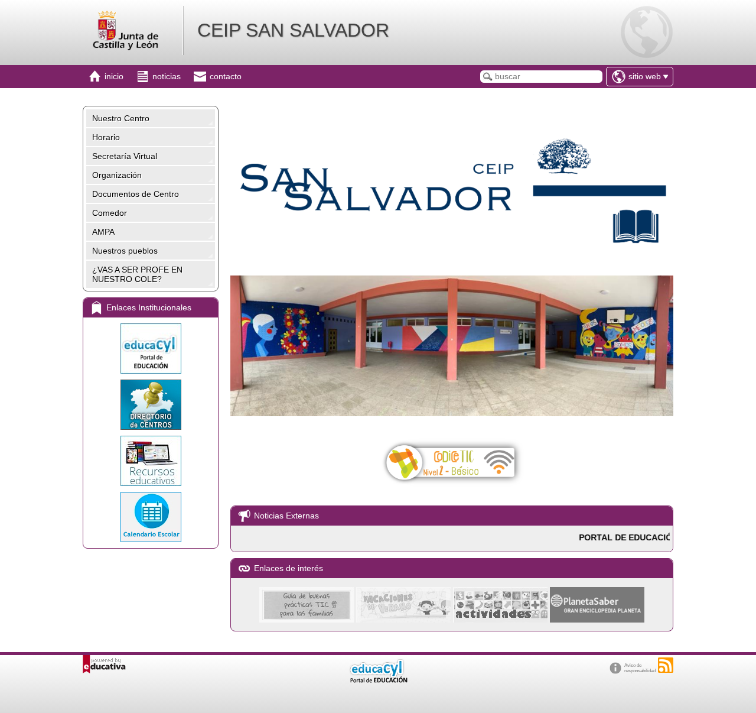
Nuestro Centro (120, 118)
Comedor (109, 213)
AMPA (103, 231)
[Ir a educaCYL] (378, 680)
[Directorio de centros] (150, 405)
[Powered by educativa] (104, 664)
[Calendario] (150, 517)
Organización (117, 175)
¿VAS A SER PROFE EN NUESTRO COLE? (137, 274)
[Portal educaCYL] (150, 348)
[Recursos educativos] (150, 461)
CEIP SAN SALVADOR (293, 30)
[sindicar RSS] (665, 665)
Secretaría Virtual (124, 156)
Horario (106, 137)
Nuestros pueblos (125, 250)
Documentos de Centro (135, 194)
